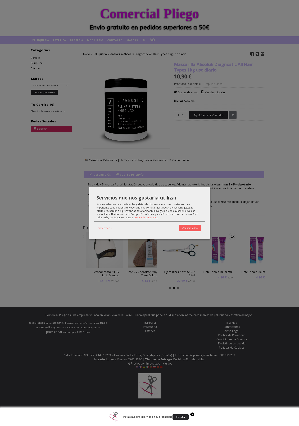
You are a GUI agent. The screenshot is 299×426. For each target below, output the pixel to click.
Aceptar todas (190, 228)
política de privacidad (145, 217)
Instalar (180, 417)
